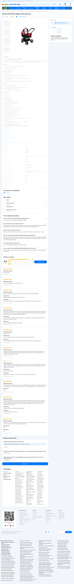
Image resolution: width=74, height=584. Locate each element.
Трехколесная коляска (41, 478)
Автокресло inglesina (18, 498)
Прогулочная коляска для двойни (30, 490)
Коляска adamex (29, 504)
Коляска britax (39, 493)
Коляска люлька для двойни (30, 491)
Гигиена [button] (4, 474)
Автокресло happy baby (19, 486)
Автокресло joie (18, 497)
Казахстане (12, 533)
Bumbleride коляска (40, 487)
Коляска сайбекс (29, 503)
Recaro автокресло (18, 485)
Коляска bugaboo (40, 471)
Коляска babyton (40, 474)
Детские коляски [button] (6, 476)
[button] (69, 8)
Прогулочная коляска (29, 485)
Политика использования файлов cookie (25, 520)
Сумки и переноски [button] (7, 479)
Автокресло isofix (18, 493)
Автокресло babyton (18, 487)
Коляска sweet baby (40, 485)
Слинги (38, 502)
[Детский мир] (11, 4)
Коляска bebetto (40, 481)
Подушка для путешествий (19, 475)
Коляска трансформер (30, 494)
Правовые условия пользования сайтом (16, 531)
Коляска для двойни (29, 488)
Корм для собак (61, 516)
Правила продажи (23, 516)
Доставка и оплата (23, 512)
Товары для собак (62, 514)
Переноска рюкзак (40, 504)
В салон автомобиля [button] (7, 473)
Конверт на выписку (29, 495)
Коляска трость (28, 484)
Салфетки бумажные (29, 475)
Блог (46, 520)
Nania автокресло (18, 494)
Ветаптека (60, 518)
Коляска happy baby (40, 479)
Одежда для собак (62, 517)
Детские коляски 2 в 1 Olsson (41, 11)
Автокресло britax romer (19, 479)
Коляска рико (39, 483)
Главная (3, 11)
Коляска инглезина (40, 475)
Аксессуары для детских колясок (30, 482)
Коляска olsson (39, 494)
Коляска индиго (39, 477)
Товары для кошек (62, 512)
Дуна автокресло (18, 483)
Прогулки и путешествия (11, 11)
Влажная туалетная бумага (30, 479)
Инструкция (7, 192)
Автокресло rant (18, 489)
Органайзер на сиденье (19, 502)
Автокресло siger (18, 490)
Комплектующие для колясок (29, 499)
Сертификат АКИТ (23, 522)
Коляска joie (39, 489)
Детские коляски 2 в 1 (30, 11)
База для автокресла (18, 474)
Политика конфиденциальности (25, 518)
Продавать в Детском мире (24, 513)
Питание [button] (5, 477)
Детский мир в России (6, 533)
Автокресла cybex (18, 481)
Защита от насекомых (29, 477)
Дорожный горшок (29, 473)
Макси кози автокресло (19, 482)
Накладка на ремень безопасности (29, 472)
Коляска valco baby (40, 486)
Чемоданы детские (40, 501)
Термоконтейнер (40, 497)
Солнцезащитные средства (30, 476)
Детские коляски (21, 11)
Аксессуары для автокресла (19, 477)
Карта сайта (22, 524)
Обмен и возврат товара (24, 514)
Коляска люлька (28, 500)
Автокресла (17, 471)
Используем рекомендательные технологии (9, 532)
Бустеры (16, 478)
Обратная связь (22, 523)
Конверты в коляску (29, 497)
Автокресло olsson (18, 501)
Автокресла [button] (5, 471)
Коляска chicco (39, 490)
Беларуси (16, 533)
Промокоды (22, 517)
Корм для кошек (61, 513)
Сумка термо (39, 498)
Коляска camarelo (40, 482)
